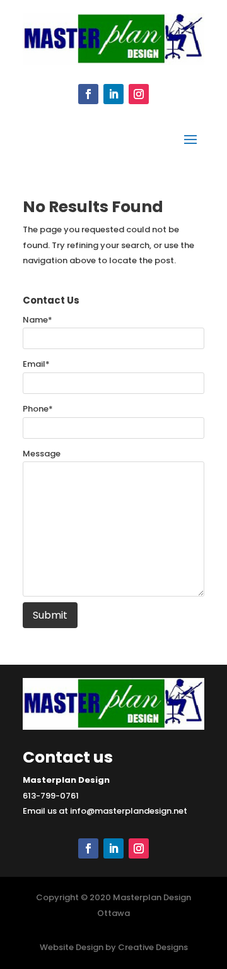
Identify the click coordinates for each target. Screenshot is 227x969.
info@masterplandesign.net (128, 811)
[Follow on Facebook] (88, 94)
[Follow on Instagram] (139, 94)
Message (42, 454)
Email (36, 364)
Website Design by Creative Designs (114, 947)
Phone (38, 409)
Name (37, 320)
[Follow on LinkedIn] (113, 94)
